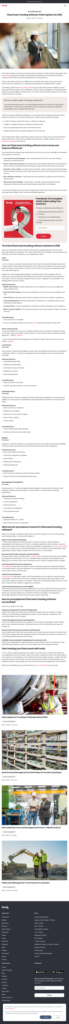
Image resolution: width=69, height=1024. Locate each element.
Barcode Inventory (40, 947)
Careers (4, 988)
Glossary (4, 976)
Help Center (5, 991)
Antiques (4, 950)
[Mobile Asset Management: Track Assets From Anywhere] (34, 860)
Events (4, 938)
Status (3, 994)
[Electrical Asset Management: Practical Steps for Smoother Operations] (34, 750)
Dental (4, 935)
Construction (5, 917)
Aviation (4, 956)
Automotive (5, 932)
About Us (4, 979)
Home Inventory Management (43, 953)
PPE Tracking (38, 938)
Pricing (4, 967)
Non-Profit (5, 941)
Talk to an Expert (7, 970)
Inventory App (38, 950)
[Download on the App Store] (41, 972)
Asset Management (9, 721)
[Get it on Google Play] (56, 972)
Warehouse (5, 923)
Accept (46, 1017)
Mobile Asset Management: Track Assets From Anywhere (26, 883)
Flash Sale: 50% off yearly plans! (34, 1)
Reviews (4, 982)
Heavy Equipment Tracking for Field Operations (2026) (25, 717)
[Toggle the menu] (65, 5)
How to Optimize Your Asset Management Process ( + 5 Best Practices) (31, 827)
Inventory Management (41, 917)
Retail (3, 947)
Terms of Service (7, 997)
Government (5, 953)
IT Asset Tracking (39, 941)
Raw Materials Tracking (41, 929)
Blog (3, 973)
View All (4, 959)
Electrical (4, 926)
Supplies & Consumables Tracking (44, 920)
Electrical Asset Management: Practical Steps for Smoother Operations (32, 772)
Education (5, 944)
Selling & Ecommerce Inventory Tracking (46, 944)
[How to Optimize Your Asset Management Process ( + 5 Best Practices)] (34, 805)
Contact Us (5, 985)
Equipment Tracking (40, 935)
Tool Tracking (38, 932)
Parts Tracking (38, 926)
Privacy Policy (10, 1008)
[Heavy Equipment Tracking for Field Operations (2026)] (34, 695)
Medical (4, 920)
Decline (58, 1017)
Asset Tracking (38, 923)
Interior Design (6, 929)
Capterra (19, 335)
